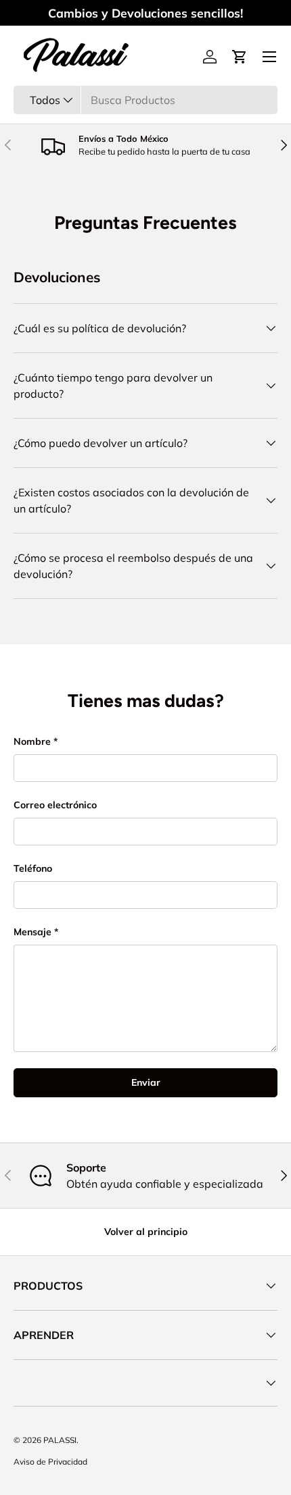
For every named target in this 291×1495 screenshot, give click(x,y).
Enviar (145, 1082)
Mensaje (32, 932)
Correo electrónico (55, 805)
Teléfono (33, 868)
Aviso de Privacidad (50, 1462)
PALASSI (59, 1440)
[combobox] (145, 100)
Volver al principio (145, 1232)
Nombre (32, 741)
